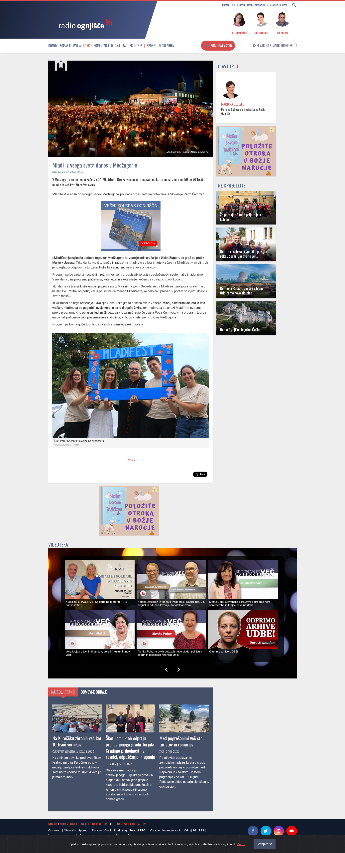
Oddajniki (190, 830)
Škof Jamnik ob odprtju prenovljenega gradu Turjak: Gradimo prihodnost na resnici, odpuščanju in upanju (130, 747)
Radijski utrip (132, 45)
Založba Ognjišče (278, 5)
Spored (152, 45)
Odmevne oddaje (94, 692)
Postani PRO (228, 5)
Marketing (260, 5)
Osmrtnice (54, 830)
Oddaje (115, 45)
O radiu (155, 830)
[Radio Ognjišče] (84, 24)
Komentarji (101, 45)
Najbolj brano (63, 692)
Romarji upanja (70, 45)
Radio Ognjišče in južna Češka (240, 329)
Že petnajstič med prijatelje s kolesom (240, 217)
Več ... (241, 844)
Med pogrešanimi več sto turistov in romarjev (180, 741)
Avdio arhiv (166, 45)
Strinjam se (265, 844)
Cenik (250, 5)
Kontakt (241, 5)
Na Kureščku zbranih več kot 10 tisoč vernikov (76, 741)
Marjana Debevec (232, 104)
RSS (201, 830)
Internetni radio (171, 830)
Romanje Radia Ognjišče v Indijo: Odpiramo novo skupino (242, 290)
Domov (53, 45)
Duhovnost (119, 824)
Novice (87, 45)
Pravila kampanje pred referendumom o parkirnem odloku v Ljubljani (91, 835)
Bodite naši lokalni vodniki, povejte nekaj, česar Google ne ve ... (243, 253)
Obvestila (70, 830)
